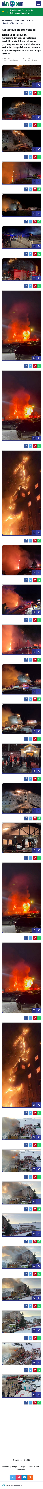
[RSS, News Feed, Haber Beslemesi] (30, 1477)
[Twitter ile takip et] (13, 1477)
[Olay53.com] (12, 3)
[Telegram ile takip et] (24, 1477)
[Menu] (38, 4)
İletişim (23, 1467)
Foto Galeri (19, 21)
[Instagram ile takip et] (19, 1477)
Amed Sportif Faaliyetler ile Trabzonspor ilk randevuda (21, 11)
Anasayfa (8, 21)
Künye (14, 1467)
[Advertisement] (21, 1431)
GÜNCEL (30, 21)
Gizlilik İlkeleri (34, 1467)
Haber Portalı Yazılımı (14, 1485)
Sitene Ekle (21, 1470)
